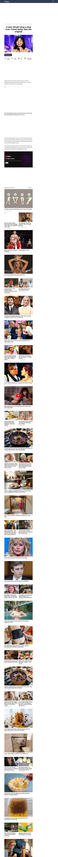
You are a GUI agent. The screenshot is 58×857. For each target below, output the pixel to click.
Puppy (6, 2)
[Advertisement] (29, 14)
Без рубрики (8, 54)
